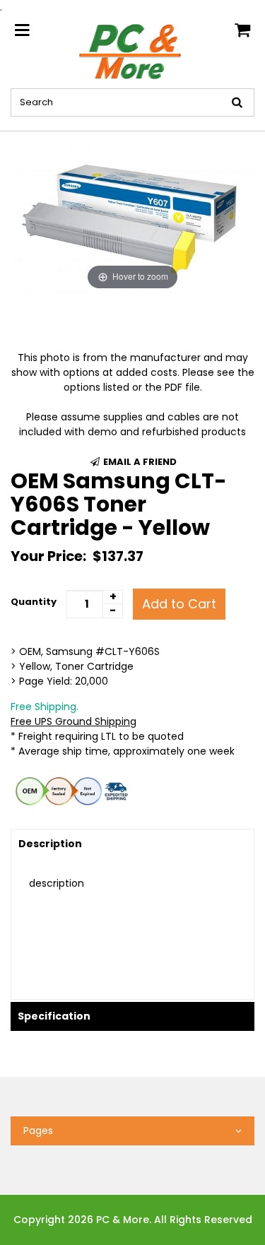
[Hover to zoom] (132, 212)
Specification (54, 1016)
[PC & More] (132, 51)
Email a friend (139, 461)
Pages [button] (38, 1130)
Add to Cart (179, 604)
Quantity (34, 601)
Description (50, 844)
